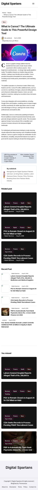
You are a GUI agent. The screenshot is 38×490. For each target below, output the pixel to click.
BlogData (14, 483)
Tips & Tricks (8, 252)
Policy (25, 487)
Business (7, 203)
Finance (15, 203)
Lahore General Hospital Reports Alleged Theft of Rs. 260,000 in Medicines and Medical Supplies (17, 209)
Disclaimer (12, 487)
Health (22, 203)
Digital (15, 227)
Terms (20, 487)
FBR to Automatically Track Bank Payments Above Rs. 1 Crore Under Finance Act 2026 (23, 313)
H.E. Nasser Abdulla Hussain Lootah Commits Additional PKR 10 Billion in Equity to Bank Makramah (17, 325)
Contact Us (32, 487)
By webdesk (8, 38)
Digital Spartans (11, 3)
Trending (7, 394)
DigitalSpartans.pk (8, 40)
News (4, 22)
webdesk (12, 169)
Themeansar (23, 483)
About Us (5, 487)
